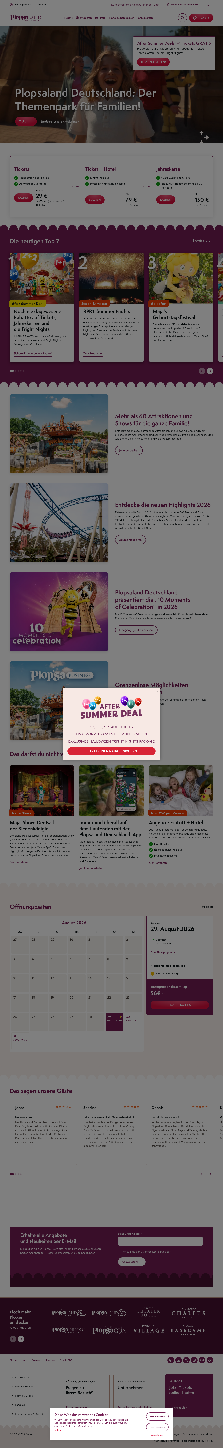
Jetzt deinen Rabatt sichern (111, 751)
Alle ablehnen (157, 1427)
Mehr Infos (59, 1430)
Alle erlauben (157, 1416)
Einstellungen (157, 1435)
